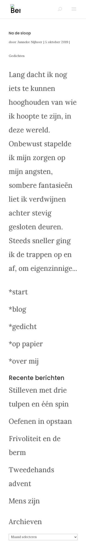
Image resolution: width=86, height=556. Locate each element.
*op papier (26, 343)
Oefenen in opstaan (40, 421)
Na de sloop (20, 33)
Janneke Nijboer (29, 42)
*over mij (24, 361)
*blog (17, 309)
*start (18, 291)
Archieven (25, 521)
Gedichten (17, 56)
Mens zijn (24, 500)
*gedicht (23, 326)
